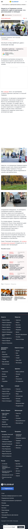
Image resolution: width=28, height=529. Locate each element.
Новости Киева (6, 320)
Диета (17, 376)
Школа (17, 332)
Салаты (18, 473)
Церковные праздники (19, 435)
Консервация (19, 466)
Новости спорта (19, 347)
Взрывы (4, 417)
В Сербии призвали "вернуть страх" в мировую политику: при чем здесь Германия (17, 277)
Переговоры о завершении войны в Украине (14, 4)
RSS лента (4, 517)
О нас (3, 493)
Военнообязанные (20, 420)
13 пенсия (4, 463)
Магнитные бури (20, 403)
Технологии (5, 371)
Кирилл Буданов (6, 446)
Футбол (18, 350)
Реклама (4, 503)
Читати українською (5, 18)
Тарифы (4, 359)
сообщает (6, 91)
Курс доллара (5, 361)
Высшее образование (21, 334)
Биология (4, 376)
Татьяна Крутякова (8, 15)
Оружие (4, 422)
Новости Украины (11, 262)
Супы (17, 468)
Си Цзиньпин (5, 439)
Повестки (18, 413)
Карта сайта (5, 512)
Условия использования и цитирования (12, 500)
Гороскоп (18, 389)
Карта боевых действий (5, 414)
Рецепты (17, 460)
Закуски (18, 475)
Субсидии (18, 327)
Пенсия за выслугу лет (7, 478)
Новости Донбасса (7, 338)
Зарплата (18, 320)
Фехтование (19, 362)
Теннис (17, 355)
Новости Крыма (6, 340)
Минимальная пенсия (7, 474)
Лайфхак (18, 401)
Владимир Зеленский (7, 434)
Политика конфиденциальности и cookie (12, 495)
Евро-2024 (18, 360)
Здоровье (17, 368)
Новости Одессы (6, 327)
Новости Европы (6, 389)
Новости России (6, 393)
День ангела (19, 445)
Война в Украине (5, 410)
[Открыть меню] (2, 1)
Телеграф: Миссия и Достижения (10, 515)
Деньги (4, 352)
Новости (3, 317)
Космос (4, 374)
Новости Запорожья (7, 332)
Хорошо (21, 527)
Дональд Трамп (6, 436)
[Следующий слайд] (26, 4)
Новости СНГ (5, 396)
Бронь (17, 415)
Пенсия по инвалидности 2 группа (6, 467)
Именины (18, 447)
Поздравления (19, 405)
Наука (2, 368)
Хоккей (17, 357)
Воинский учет (19, 423)
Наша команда (5, 510)
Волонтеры (5, 424)
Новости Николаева (7, 343)
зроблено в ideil (4, 524)
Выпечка (18, 463)
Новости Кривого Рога (6, 335)
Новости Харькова (6, 322)
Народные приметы (21, 438)
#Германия (7, 284)
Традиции (18, 440)
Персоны (3, 431)
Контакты (4, 507)
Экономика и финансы (4, 348)
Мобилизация (18, 410)
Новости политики (11, 253)
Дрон (3, 378)
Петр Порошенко (6, 448)
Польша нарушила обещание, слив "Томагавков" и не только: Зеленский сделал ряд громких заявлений (16, 267)
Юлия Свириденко (6, 456)
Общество (17, 317)
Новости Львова (6, 329)
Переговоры (5, 419)
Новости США (5, 391)
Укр (26, 1)
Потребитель (19, 391)
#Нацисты (13, 284)
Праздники (18, 431)
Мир (2, 386)
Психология (19, 378)
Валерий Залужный (7, 444)
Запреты (18, 443)
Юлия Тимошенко (6, 451)
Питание (18, 374)
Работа (17, 322)
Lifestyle (17, 386)
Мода (17, 393)
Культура (18, 398)
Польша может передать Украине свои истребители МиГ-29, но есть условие (16, 256)
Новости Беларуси (6, 401)
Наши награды (5, 505)
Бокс (17, 353)
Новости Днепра (6, 324)
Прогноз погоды (20, 339)
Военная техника (6, 426)
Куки (13, 527)
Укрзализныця (5, 364)
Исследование (19, 381)
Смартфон (4, 381)
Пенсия (3, 460)
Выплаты (18, 324)
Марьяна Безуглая (6, 453)
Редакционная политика (8, 498)
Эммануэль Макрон (7, 441)
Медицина (18, 329)
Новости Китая (6, 398)
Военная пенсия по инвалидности (7, 472)
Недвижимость (6, 356)
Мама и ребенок (20, 371)
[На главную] (14, 1)
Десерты (18, 471)
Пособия (18, 336)
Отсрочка (18, 418)
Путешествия (19, 396)
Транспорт (4, 354)
